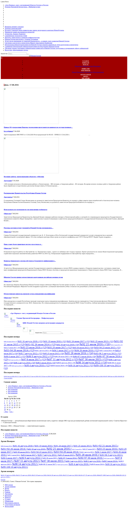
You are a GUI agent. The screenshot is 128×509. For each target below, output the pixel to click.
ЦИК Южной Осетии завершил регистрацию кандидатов (43, 323)
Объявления (9, 501)
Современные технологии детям (16, 36)
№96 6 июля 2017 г (15, 356)
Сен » (11, 412)
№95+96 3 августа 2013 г (107, 353)
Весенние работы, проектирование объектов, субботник (24, 176)
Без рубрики (8, 131)
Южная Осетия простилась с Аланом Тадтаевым (21, 39)
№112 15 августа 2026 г (33, 376)
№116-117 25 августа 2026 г (82, 376)
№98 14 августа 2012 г (91, 362)
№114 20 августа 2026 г (57, 376)
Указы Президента (78, 72)
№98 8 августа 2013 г (65, 363)
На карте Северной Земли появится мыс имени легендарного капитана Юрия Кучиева (34, 30)
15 (5, 405)
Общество (86, 68)
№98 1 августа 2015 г (74, 461)
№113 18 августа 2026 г (45, 376)
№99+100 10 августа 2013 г (14, 467)
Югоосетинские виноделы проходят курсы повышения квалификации (29, 294)
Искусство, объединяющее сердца (16, 50)
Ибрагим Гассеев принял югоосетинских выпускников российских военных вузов (33, 277)
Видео (85, 76)
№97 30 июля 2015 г (93, 359)
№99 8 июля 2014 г (59, 366)
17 (9, 405)
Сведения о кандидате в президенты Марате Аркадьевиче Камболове (28, 43)
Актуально (8, 180)
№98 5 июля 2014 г (46, 363)
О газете (85, 61)
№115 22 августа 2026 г (69, 376)
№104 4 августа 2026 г (9, 376)
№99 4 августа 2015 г (18, 365)
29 (5, 409)
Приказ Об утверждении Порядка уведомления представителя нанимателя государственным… (38, 127)
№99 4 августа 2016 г (37, 365)
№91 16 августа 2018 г (30, 341)
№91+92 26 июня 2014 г (40, 344)
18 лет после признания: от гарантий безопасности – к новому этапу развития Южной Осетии (37, 41)
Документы (85, 70)
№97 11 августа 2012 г (62, 359)
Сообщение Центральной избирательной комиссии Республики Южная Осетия (32, 46)
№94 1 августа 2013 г (43, 350)
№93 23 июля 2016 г (33, 347)
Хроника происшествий (13, 28)
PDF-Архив (86, 78)
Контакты (8, 495)
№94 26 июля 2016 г (86, 350)
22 (5, 407)
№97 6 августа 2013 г (14, 359)
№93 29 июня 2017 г (59, 347)
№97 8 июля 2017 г (33, 359)
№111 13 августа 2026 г (21, 376)
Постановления (98, 72)
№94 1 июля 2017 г (63, 350)
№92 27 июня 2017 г (12, 348)
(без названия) (13, 389)
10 (9, 403)
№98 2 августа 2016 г (24, 363)
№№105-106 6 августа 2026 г (96, 376)
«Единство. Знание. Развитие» (15, 34)
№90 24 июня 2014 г (10, 341)
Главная (7, 492)
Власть (85, 64)
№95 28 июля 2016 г (78, 353)
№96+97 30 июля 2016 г (91, 457)
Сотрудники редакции (12, 504)
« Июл (6, 412)
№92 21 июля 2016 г (95, 344)
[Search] (62, 333)
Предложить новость (12, 503)
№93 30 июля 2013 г (83, 347)
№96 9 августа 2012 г (40, 356)
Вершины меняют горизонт (14, 27)
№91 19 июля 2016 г (54, 341)
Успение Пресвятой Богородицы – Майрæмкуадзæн (22, 7)
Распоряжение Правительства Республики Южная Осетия (25, 193)
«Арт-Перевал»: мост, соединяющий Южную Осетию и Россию (26, 5)
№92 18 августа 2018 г (67, 344)
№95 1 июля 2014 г (107, 350)
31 (9, 409)
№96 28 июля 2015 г (63, 357)
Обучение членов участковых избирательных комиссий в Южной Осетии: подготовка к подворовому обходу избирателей (46, 48)
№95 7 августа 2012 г (30, 353)
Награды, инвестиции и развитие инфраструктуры (22, 37)
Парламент (97, 66)
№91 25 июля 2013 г (102, 341)
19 (14, 405)
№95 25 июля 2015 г (53, 353)
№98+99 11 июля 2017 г (48, 464)
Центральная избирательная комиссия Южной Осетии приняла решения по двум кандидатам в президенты (41, 45)
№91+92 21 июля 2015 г (105, 445)
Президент (78, 66)
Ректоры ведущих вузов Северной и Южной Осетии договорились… (28, 228)
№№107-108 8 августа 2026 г (110, 376)
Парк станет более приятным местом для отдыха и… (23, 244)
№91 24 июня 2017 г (78, 341)
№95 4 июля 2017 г (29, 455)
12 (14, 403)
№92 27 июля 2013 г (116, 344)
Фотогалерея (85, 74)
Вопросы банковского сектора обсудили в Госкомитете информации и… (30, 261)
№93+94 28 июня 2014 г (19, 350)
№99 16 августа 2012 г (80, 365)
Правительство (87, 66)
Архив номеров (10, 486)
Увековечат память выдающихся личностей (19, 32)
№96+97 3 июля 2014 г (84, 356)
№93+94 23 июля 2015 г (107, 347)
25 (12, 407)
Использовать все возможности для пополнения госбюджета (25, 209)
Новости (85, 62)
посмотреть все (8, 478)
